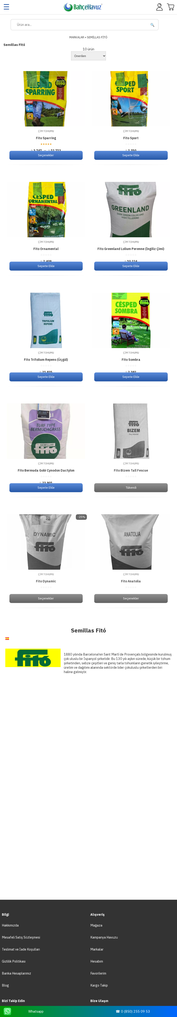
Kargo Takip (99, 985)
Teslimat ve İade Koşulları (21, 949)
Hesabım (96, 961)
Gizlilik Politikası (14, 961)
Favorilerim (98, 973)
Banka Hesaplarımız (16, 973)
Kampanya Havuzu (104, 937)
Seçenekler (46, 155)
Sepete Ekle (130, 155)
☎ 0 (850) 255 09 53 (133, 1011)
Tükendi (131, 488)
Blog (5, 985)
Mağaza (96, 925)
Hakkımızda (10, 925)
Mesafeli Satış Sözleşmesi (21, 937)
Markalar (96, 949)
